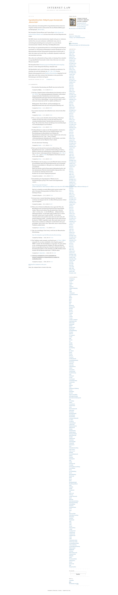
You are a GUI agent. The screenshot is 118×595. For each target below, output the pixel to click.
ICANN (71, 393)
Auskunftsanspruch (73, 294)
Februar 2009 (72, 270)
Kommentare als (73, 583)
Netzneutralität (72, 441)
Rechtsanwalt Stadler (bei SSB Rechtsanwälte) (79, 45)
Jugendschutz (72, 405)
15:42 (51, 145)
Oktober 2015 (72, 144)
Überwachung (72, 527)
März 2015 (71, 155)
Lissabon (71, 419)
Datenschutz (71, 322)
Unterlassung (72, 532)
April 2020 (71, 76)
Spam (70, 498)
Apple (70, 291)
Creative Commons (73, 319)
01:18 (51, 89)
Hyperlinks (71, 391)
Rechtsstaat (71, 476)
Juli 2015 (71, 149)
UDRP (70, 529)
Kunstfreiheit (72, 416)
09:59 (51, 108)
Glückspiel (71, 376)
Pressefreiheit (72, 468)
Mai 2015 (71, 152)
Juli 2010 (71, 243)
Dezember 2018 (72, 94)
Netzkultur (71, 440)
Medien (70, 429)
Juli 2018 (71, 102)
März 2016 (71, 137)
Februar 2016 (72, 138)
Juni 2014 (71, 169)
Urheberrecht (72, 534)
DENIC (71, 325)
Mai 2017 (71, 115)
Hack (70, 383)
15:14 (52, 176)
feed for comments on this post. (37, 264)
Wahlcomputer (72, 548)
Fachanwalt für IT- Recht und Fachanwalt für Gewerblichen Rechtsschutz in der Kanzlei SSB (78, 25)
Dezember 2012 (72, 198)
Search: (72, 570)
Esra (70, 349)
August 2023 (72, 61)
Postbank (71, 465)
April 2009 (71, 266)
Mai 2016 (71, 133)
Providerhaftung (72, 471)
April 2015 (71, 154)
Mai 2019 (71, 87)
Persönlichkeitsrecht (73, 454)
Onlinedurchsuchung (73, 447)
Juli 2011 (71, 224)
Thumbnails (71, 519)
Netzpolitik (71, 443)
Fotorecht (71, 363)
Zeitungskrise (72, 560)
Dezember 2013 (72, 179)
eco (70, 341)
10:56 (51, 115)
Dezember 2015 (72, 141)
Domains (71, 332)
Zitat (70, 565)
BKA (70, 300)
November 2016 (72, 124)
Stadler (39, 115)
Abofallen (71, 280)
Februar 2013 (72, 194)
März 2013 (71, 193)
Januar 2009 (71, 271)
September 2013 (72, 184)
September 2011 (72, 221)
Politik (70, 462)
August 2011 (72, 223)
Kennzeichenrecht (73, 408)
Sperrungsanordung (73, 502)
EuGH (70, 352)
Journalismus (72, 404)
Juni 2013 (71, 188)
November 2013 (72, 180)
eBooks (70, 340)
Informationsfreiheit (73, 396)
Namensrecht (72, 438)
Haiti (70, 386)
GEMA (70, 368)
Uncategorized (72, 530)
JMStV (70, 402)
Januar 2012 (71, 215)
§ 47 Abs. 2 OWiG (61, 240)
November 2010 (72, 237)
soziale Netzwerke (73, 496)
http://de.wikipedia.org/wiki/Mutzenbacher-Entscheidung (46, 235)
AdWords (71, 286)
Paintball (71, 452)
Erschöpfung (72, 347)
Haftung (71, 385)
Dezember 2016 (72, 122)
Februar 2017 (72, 119)
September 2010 (72, 240)
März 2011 (71, 230)
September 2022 (72, 66)
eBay (70, 338)
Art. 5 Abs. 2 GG (52, 71)
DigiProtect (71, 329)
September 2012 (72, 202)
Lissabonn (71, 421)
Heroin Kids (41, 29)
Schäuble (71, 487)
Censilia (71, 313)
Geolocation (71, 369)
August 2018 (72, 101)
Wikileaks (71, 555)
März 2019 (71, 90)
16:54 (51, 159)
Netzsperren (71, 444)
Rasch (70, 473)
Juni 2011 (71, 226)
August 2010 (72, 241)
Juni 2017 (71, 113)
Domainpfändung (73, 330)
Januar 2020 (71, 79)
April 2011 (71, 229)
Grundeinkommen (73, 380)
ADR (70, 285)
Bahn (70, 296)
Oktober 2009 (72, 257)
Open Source (72, 449)
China (70, 315)
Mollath (71, 437)
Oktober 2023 (72, 60)
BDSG (70, 297)
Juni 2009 (71, 263)
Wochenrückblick (73, 559)
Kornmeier (71, 412)
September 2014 (72, 165)
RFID (70, 477)
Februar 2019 (72, 91)
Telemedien (71, 516)
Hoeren (70, 390)
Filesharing (71, 361)
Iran (70, 399)
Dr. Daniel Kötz (41, 227)
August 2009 (72, 260)
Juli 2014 (71, 168)
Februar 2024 (72, 55)
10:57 (51, 204)
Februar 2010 (72, 251)
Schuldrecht (71, 490)
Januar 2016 (71, 140)
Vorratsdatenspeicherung (74, 546)
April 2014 (71, 173)
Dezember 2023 (72, 58)
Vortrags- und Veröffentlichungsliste (77, 37)
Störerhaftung (72, 504)
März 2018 (71, 105)
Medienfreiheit (72, 430)
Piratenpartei (72, 458)
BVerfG (71, 310)
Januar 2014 (71, 177)
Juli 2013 (71, 187)
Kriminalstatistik (72, 413)
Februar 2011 (72, 232)
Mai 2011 (71, 227)
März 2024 (71, 54)
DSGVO (71, 333)
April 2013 (71, 191)
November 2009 (72, 255)
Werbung (71, 551)
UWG (70, 538)
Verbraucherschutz (73, 540)
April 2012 (71, 210)
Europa (70, 354)
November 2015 (72, 143)
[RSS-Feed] (73, 43)
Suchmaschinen (72, 507)
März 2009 (71, 268)
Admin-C (71, 283)
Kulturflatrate (72, 415)
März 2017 (71, 118)
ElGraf (39, 108)
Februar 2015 (72, 157)
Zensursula (71, 563)
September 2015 (72, 146)
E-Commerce (72, 335)
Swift (70, 508)
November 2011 (72, 218)
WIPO (70, 557)
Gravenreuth (72, 379)
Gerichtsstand (72, 371)
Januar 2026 (71, 51)
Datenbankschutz (73, 321)
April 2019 (71, 88)
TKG (70, 521)
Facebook (71, 357)
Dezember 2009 (72, 254)
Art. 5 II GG (35, 94)
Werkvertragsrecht (73, 552)
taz (69, 512)
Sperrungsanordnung (73, 501)
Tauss (70, 510)
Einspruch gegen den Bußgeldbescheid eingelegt (51, 64)
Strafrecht (71, 505)
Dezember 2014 (72, 160)
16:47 (54, 227)
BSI (70, 304)
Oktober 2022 (72, 65)
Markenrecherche (73, 426)
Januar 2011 (71, 234)
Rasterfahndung (72, 474)
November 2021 (72, 72)
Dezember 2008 (72, 273)
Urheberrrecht (72, 535)
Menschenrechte (72, 435)
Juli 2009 (71, 262)
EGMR (70, 343)
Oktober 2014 (72, 163)
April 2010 (71, 248)
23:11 (51, 261)
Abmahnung (72, 279)
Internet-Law (59, 7)
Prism (70, 469)
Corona (70, 318)
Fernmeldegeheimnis (73, 360)
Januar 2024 (71, 57)
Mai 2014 (71, 171)
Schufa (70, 488)
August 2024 (72, 52)
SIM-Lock (71, 493)
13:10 (52, 237)
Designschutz (72, 327)
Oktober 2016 (72, 126)
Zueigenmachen (72, 566)
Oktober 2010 (72, 238)
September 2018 (72, 99)
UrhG (70, 537)
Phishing (71, 457)
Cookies (71, 316)
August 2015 (72, 148)
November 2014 (72, 162)
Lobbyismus (72, 424)
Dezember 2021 (72, 71)
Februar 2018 (72, 107)
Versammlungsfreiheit (74, 543)
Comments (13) (50, 79)
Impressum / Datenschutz (74, 36)
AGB (70, 289)
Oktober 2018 (72, 97)
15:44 (51, 195)
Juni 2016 (71, 132)
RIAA (70, 479)
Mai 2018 (71, 104)
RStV (70, 480)
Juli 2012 (71, 205)
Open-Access (72, 451)
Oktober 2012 (72, 201)
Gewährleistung (72, 372)
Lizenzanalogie (72, 422)
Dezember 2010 (72, 235)
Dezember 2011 (72, 216)
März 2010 (71, 249)
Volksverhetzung (73, 544)
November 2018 (72, 96)
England (71, 346)
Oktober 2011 (72, 219)
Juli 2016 (71, 130)
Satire (70, 485)
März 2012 (71, 212)
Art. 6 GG (44, 154)
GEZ (70, 374)
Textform (71, 518)
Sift (70, 491)
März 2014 (71, 174)
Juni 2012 (71, 207)
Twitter (70, 526)
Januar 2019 (71, 93)
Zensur (70, 562)
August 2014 (72, 166)
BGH (70, 299)
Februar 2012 (72, 213)
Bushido (71, 308)
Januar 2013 (71, 196)
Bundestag (71, 305)
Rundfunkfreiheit (73, 482)
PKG (70, 460)
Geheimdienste (72, 366)
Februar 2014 (72, 176)
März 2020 (71, 77)
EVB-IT (71, 355)
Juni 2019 (71, 85)
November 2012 (72, 199)
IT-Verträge (71, 401)
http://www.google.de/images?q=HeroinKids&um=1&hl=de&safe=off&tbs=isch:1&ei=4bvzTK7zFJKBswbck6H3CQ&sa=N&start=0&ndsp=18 (60, 185)
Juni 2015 (71, 151)
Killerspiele (71, 410)
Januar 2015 (71, 158)
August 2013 (72, 185)
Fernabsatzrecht (72, 358)
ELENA (71, 344)
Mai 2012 (71, 209)
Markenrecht (72, 427)
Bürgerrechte (72, 307)
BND (70, 302)
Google (70, 377)
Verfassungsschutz (73, 541)
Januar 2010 (71, 252)
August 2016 (72, 129)
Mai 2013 (71, 190)
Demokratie (71, 324)
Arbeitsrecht (71, 293)
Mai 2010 (71, 246)
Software (71, 494)
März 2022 (71, 68)
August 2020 (72, 74)
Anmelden (71, 580)
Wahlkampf (71, 549)
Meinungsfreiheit (73, 433)
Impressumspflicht (73, 394)
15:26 (51, 127)
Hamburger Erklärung (74, 388)
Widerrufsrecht (72, 554)
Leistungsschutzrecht (73, 418)
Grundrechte (72, 382)
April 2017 (71, 116)
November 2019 (72, 80)
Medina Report (72, 432)
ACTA (70, 282)
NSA (70, 446)
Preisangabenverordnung (74, 466)
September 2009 (72, 259)
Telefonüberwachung (73, 515)
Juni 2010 (71, 245)
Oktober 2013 (72, 182)
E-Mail (70, 336)
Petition (70, 455)
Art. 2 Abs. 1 (63, 153)
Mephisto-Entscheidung (51, 73)
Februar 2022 (72, 69)
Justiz (70, 407)
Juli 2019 (71, 83)
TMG (70, 523)
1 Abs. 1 (37, 154)
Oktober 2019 (72, 82)
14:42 (54, 253)
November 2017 (72, 110)
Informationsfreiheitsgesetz (75, 397)
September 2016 (72, 127)
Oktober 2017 (72, 112)
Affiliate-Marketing (73, 288)
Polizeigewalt (72, 463)
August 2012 (72, 204)
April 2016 (71, 135)
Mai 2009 (71, 265)
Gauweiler (71, 365)
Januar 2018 (71, 108)
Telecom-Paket (72, 513)
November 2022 (72, 63)
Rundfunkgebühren (73, 483)
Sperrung (71, 499)
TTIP (70, 524)
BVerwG (71, 311)
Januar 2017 (71, 121)
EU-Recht (71, 350)
